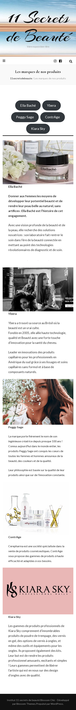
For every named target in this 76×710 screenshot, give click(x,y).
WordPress (57, 703)
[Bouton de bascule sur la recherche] (70, 61)
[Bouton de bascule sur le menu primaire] (4, 60)
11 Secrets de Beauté (38, 27)
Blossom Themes (26, 703)
